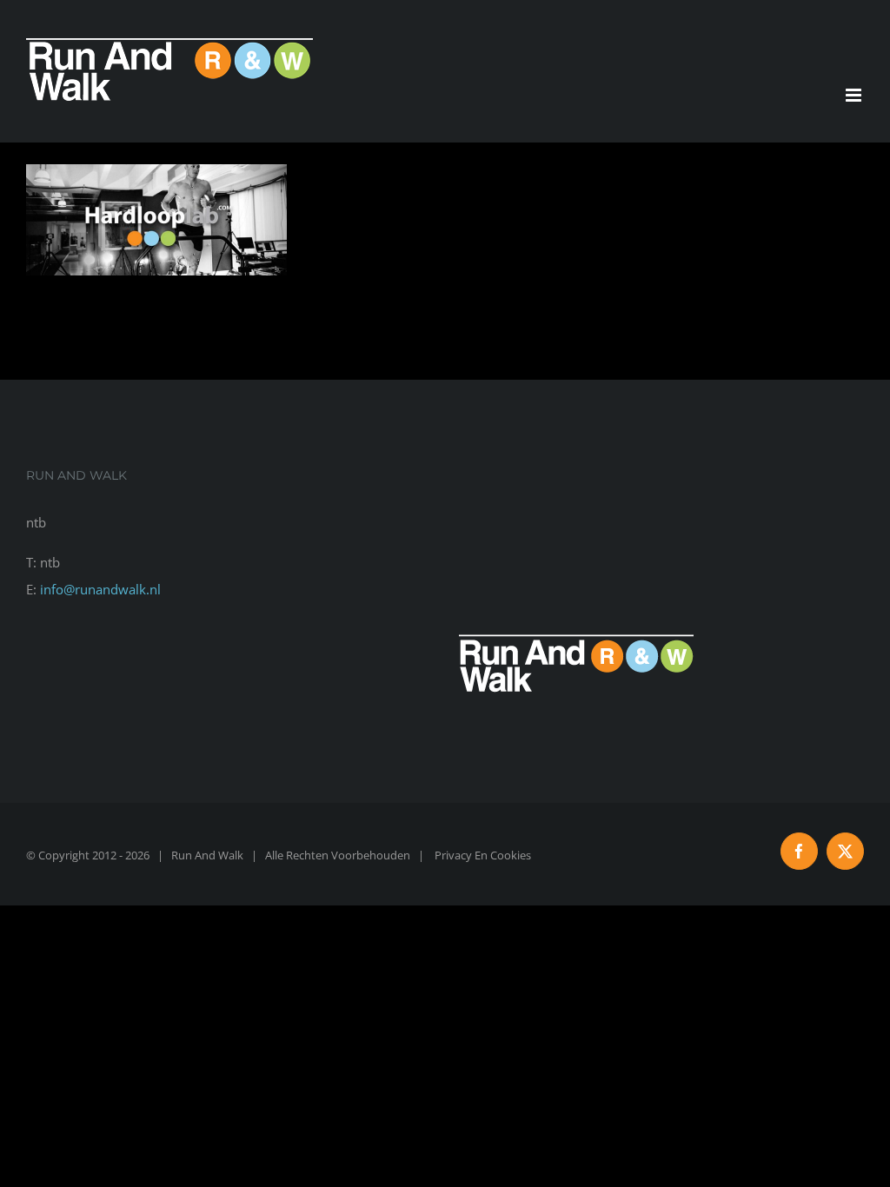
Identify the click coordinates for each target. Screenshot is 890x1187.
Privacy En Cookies (483, 855)
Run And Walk (207, 855)
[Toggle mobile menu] (855, 95)
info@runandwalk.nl (100, 589)
